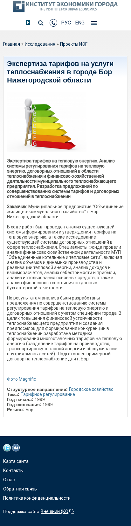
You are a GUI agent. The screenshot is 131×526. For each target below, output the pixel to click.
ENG (80, 23)
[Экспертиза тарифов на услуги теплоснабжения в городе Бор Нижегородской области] (46, 122)
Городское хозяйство (91, 389)
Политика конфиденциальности (37, 498)
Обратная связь (20, 488)
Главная (11, 44)
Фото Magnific (21, 379)
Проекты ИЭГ (73, 44)
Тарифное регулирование (48, 394)
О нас (9, 479)
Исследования (40, 44)
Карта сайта (16, 461)
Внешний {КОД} (57, 511)
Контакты (13, 470)
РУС (66, 23)
